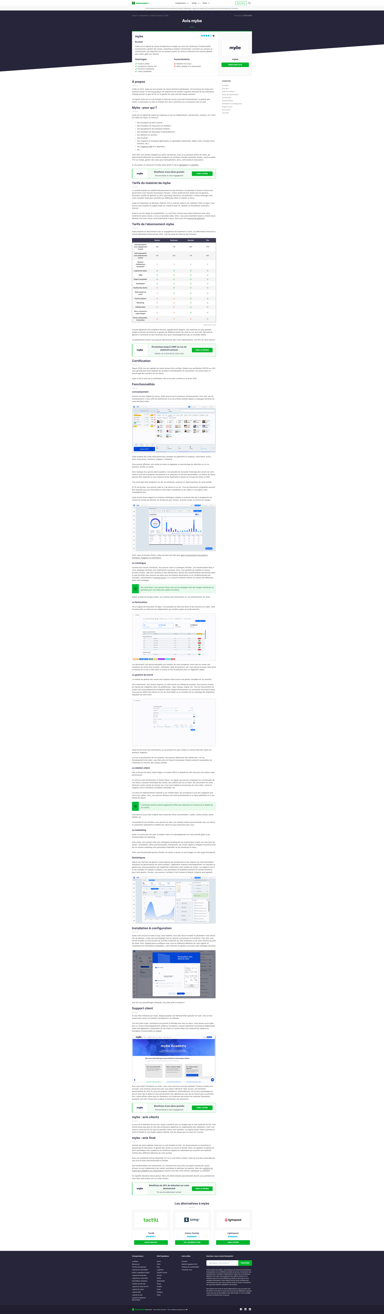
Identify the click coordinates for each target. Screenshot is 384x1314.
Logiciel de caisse (156, 15)
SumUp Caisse (160, 578)
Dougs (159, 1284)
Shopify (159, 1286)
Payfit (159, 1289)
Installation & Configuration (232, 104)
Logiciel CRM (136, 1292)
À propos (225, 85)
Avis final (225, 113)
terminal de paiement (196, 218)
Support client (227, 107)
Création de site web (139, 1284)
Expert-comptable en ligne (140, 1272)
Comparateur (143, 15)
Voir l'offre (233, 1242)
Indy (158, 1267)
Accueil (134, 15)
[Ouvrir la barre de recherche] (249, 3)
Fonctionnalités (227, 101)
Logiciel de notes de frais (140, 1286)
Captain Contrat (162, 1272)
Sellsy (159, 1295)
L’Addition (194, 165)
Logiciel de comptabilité (140, 1270)
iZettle (159, 1278)
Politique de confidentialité (190, 1267)
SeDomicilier (161, 1281)
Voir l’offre (202, 174)
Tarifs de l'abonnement (230, 94)
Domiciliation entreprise (139, 1281)
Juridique (135, 1261)
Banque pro (136, 1264)
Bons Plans (241, 3)
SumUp (159, 1275)
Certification (226, 97)
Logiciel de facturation (139, 1275)
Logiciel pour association (140, 1278)
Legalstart (160, 1270)
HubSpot (160, 1292)
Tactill (151, 1233)
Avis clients (226, 110)
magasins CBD (146, 147)
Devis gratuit (151, 1242)
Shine (158, 1264)
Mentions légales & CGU (189, 1264)
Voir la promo (202, 350)
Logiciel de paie (137, 1295)
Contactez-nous (187, 1270)
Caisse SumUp (192, 1233)
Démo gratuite (235, 65)
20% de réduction (192, 1242)
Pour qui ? (225, 88)
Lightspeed (183, 165)
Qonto (159, 1261)
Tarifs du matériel (228, 91)
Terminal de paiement (139, 1267)
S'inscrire (245, 1263)
